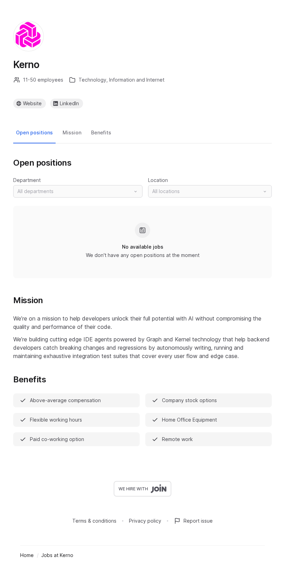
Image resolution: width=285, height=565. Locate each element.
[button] (77, 191)
